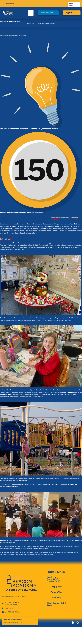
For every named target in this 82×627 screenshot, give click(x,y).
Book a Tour (57, 592)
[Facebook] (72, 622)
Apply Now (56, 586)
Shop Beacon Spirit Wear (56, 604)
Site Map (56, 597)
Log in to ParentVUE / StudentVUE (53, 579)
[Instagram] (77, 622)
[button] (31, 13)
